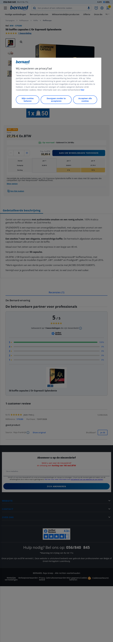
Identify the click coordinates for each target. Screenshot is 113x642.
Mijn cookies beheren (28, 99)
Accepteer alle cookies (85, 99)
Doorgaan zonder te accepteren (56, 99)
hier (82, 90)
